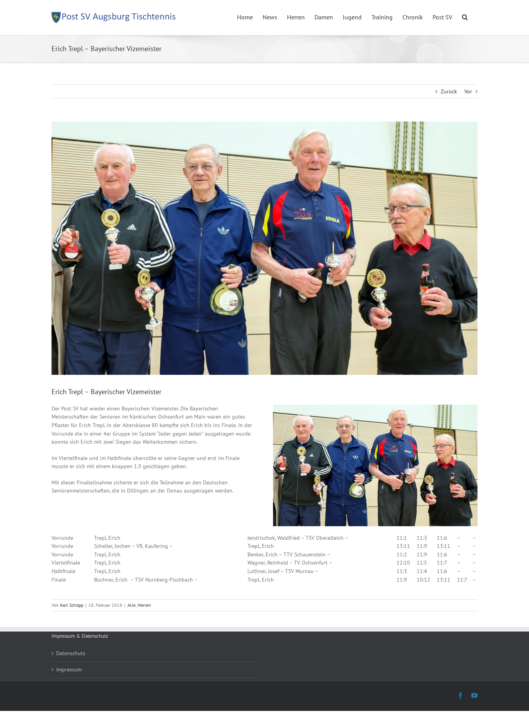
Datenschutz (70, 653)
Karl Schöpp (71, 605)
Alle (131, 605)
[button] (465, 16)
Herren (144, 605)
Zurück (449, 91)
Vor (468, 91)
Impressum (69, 669)
